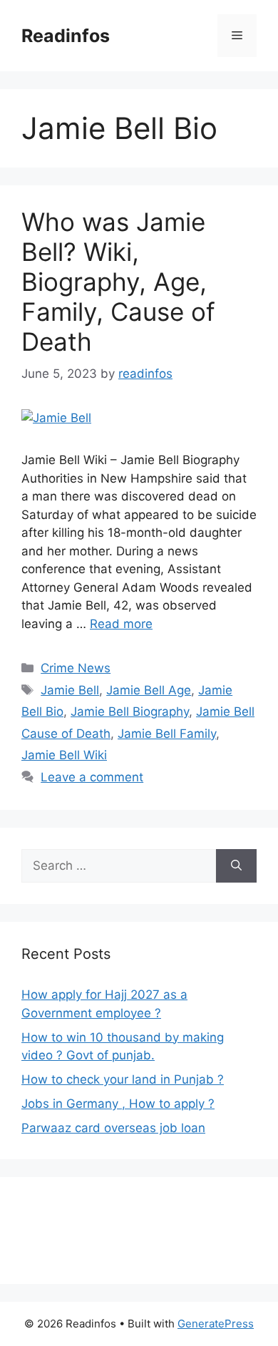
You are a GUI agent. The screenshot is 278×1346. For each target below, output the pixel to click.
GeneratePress (215, 1323)
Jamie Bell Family (167, 733)
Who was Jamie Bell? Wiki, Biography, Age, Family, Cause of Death (118, 281)
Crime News (75, 668)
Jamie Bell (70, 690)
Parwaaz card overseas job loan (113, 1128)
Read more (121, 624)
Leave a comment (92, 777)
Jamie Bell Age (148, 690)
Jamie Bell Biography (130, 711)
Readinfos (65, 35)
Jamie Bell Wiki (64, 755)
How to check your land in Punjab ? (122, 1079)
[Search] (236, 866)
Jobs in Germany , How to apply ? (118, 1103)
